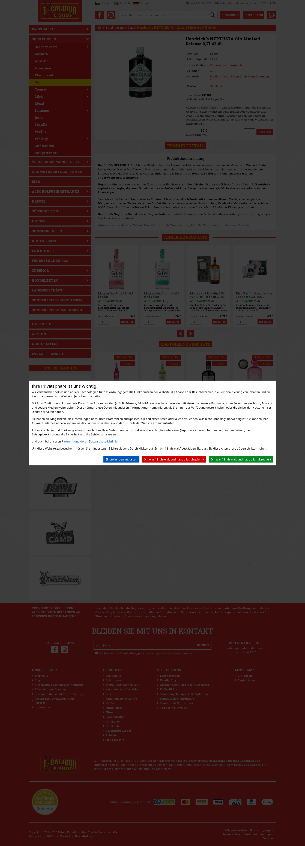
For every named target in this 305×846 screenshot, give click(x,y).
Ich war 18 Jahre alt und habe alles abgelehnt (174, 459)
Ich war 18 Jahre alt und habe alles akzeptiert (241, 459)
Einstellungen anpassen (121, 459)
